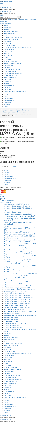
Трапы (6, 57)
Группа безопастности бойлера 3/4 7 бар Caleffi (19, 216)
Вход (1, 1)
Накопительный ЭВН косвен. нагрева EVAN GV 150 (20, 274)
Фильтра (6, 29)
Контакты (7, 104)
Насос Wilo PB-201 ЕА (11, 319)
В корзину (6, 157)
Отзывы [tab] (13, 166)
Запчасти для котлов (10, 75)
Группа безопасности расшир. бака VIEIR (17, 260)
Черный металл (9, 85)
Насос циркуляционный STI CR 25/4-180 (17, 300)
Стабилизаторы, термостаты (13, 37)
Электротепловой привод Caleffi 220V (16, 276)
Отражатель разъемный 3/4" (13, 327)
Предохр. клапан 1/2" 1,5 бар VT (14, 278)
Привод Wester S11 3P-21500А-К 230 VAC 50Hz (19, 290)
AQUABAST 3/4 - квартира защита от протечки (19, 270)
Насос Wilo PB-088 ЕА (11, 317)
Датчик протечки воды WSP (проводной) (17, 232)
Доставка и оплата (10, 100)
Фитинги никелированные (12, 63)
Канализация (8, 55)
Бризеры (7, 67)
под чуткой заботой (2, 196)
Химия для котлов (10, 77)
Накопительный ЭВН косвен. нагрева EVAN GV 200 (20, 315)
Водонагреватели (9, 33)
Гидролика (7, 59)
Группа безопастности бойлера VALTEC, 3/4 (18, 242)
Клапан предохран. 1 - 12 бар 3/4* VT (16, 280)
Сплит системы (9, 65)
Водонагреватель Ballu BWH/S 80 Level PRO (18, 204)
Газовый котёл (12, 20)
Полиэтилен (8, 51)
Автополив (7, 27)
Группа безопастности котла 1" (14, 250)
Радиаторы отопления (11, 39)
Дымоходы (7, 81)
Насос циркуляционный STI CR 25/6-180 (17, 302)
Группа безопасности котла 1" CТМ (15, 306)
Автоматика (7, 41)
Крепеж (6, 83)
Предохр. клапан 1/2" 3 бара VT (14, 294)
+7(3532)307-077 (5, 11)
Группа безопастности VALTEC (14, 284)
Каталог (6, 170)
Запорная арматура (10, 61)
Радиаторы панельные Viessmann (15, 91)
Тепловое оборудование (12, 69)
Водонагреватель (23, 20)
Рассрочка (7, 102)
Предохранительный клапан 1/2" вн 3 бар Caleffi (19, 240)
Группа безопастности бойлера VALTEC (17, 282)
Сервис (6, 94)
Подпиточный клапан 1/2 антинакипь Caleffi (18, 214)
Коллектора (7, 43)
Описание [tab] (5, 166)
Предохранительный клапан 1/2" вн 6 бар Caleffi (19, 234)
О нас (6, 96)
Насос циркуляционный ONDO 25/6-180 (17, 308)
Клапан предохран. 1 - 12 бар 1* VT (15, 292)
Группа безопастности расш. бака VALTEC (17, 286)
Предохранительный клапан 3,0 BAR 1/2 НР (18, 298)
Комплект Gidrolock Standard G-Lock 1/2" (17, 206)
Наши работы (8, 98)
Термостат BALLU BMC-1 (12, 321)
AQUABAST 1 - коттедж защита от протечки (18, 272)
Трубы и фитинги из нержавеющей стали (17, 47)
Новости (6, 106)
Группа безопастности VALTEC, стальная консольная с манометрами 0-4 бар (17, 247)
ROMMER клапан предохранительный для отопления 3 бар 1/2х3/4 (18, 263)
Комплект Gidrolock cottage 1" (13, 212)
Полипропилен (9, 49)
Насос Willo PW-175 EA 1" (12, 314)
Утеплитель (7, 53)
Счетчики (7, 87)
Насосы (6, 25)
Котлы (6, 35)
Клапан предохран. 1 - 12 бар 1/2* (15, 323)
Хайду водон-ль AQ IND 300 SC (14, 310)
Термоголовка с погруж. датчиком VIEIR (17, 288)
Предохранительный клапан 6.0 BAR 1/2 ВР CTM (20, 244)
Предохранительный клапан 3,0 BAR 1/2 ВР (18, 296)
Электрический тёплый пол (13, 73)
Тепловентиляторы (10, 71)
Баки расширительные (11, 31)
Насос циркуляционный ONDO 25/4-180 (17, 304)
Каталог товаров (5, 23)
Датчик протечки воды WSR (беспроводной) (18, 252)
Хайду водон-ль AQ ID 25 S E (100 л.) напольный (20, 312)
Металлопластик (9, 45)
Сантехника (8, 89)
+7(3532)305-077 (5, 7)
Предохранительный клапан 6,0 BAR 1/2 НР (18, 254)
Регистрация (8, 1)
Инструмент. (8, 79)
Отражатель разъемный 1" (12, 325)
